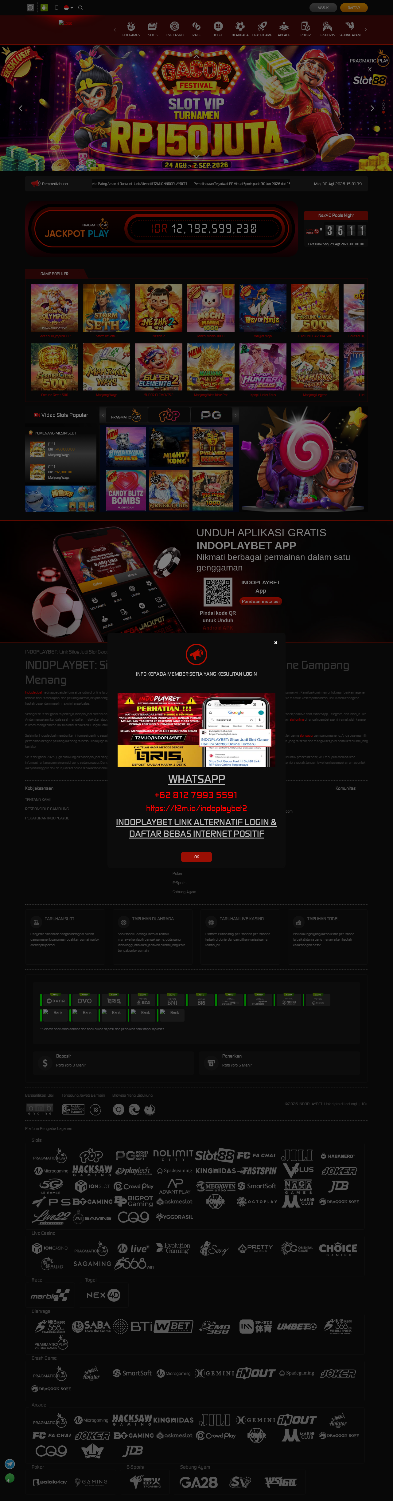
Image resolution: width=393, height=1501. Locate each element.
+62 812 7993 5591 (196, 795)
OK (196, 856)
